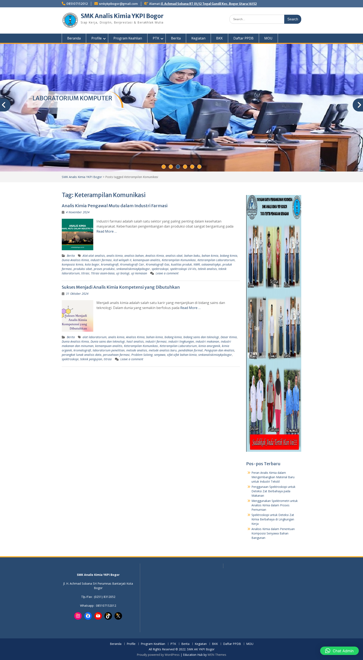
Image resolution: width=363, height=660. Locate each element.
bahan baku (192, 256)
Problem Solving (142, 355)
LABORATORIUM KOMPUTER (72, 98)
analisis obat (174, 256)
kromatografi (109, 264)
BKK (219, 38)
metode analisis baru (163, 350)
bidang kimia (228, 256)
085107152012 (77, 4)
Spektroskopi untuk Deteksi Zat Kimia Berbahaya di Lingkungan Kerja (272, 519)
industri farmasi (101, 260)
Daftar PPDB (243, 38)
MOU (268, 38)
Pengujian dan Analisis (219, 350)
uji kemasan (139, 273)
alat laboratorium (95, 337)
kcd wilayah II (122, 260)
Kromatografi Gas (157, 264)
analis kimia (115, 256)
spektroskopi (160, 269)
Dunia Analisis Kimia (75, 260)
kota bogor (92, 264)
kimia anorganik (209, 346)
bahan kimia (210, 256)
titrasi (85, 273)
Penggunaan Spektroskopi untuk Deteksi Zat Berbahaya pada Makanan (273, 491)
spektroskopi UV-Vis (183, 269)
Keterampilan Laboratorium (216, 260)
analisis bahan (134, 256)
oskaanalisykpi (211, 264)
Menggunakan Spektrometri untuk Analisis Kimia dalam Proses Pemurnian (274, 505)
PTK (156, 38)
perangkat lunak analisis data (81, 355)
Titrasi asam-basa (102, 273)
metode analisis (136, 350)
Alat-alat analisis (94, 256)
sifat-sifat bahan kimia (182, 355)
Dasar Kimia (229, 337)
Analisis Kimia (154, 256)
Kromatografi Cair (132, 264)
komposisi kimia (72, 264)
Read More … (106, 231)
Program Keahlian (127, 38)
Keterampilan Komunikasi (179, 260)
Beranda (74, 38)
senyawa (159, 355)
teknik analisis (207, 269)
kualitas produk (181, 264)
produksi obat (83, 269)
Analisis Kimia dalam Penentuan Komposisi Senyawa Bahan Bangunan (273, 533)
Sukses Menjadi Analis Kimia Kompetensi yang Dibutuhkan (121, 287)
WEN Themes (217, 655)
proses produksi (104, 269)
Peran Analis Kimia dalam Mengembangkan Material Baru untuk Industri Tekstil (273, 477)
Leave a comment (167, 273)
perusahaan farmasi (116, 355)
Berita (176, 38)
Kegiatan (198, 38)
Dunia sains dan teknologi (108, 341)
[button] (339, 651)
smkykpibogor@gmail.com (118, 4)
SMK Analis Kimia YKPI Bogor (122, 16)
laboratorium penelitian (109, 350)
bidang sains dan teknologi (201, 337)
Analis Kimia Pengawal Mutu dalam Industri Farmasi (114, 205)
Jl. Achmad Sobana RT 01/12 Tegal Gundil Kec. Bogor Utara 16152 (209, 4)
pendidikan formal (190, 350)
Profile (96, 38)
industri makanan (207, 341)
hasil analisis (135, 341)
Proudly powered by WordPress (158, 655)
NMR (196, 264)
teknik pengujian (91, 359)
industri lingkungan (181, 341)
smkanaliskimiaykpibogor (133, 269)
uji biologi (122, 273)
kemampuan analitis (146, 260)
